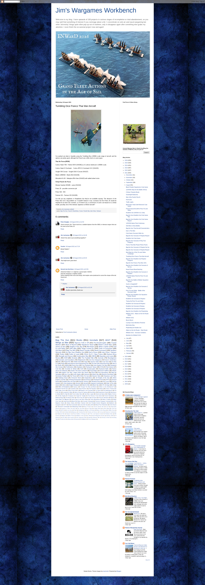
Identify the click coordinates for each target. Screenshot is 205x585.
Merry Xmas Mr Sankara (81, 392)
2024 (126, 165)
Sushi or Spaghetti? (131, 284)
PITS (107, 379)
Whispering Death (77, 406)
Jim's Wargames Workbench (96, 10)
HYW (101, 367)
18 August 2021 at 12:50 (77, 222)
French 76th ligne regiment (141, 397)
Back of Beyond (71, 344)
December (129, 175)
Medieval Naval (59, 397)
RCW (93, 372)
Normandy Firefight (61, 376)
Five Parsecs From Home (95, 395)
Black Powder (87, 406)
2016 (126, 366)
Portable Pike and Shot (69, 381)
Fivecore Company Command (103, 401)
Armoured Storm (76, 378)
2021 (126, 173)
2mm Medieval (68, 383)
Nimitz (63, 363)
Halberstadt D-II (138, 412)
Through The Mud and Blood (88, 386)
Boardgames (112, 358)
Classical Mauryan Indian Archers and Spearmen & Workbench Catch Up (140, 546)
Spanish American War (94, 417)
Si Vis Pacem (113, 404)
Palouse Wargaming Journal (133, 527)
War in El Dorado (90, 410)
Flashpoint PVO (98, 379)
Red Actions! (110, 367)
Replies (65, 283)
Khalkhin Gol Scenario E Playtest (135, 298)
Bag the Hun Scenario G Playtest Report (137, 250)
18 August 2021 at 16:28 (80, 235)
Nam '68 (88, 415)
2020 (126, 356)
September (129, 182)
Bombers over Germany (86, 390)
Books (79, 340)
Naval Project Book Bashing (134, 269)
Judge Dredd (97, 408)
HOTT (65, 404)
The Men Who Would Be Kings (101, 363)
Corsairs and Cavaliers (66, 360)
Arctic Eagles (77, 374)
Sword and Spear (100, 394)
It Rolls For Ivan (84, 376)
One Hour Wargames (95, 360)
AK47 (107, 340)
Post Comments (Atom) (70, 332)
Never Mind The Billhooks (62, 399)
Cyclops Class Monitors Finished (135, 322)
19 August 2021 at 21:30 (85, 287)
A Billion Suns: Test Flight (140, 497)
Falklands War (60, 413)
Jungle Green (61, 390)
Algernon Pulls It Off (82, 343)
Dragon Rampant (74, 385)
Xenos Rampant (92, 419)
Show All (147, 560)
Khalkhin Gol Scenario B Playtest (135, 303)
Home (86, 329)
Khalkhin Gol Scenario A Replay (135, 306)
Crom (107, 406)
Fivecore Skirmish (103, 397)
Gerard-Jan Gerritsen (67, 269)
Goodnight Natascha (132, 194)
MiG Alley (73, 348)
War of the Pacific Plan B (133, 197)
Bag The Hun (63, 211)
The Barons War (70, 397)
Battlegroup (73, 412)
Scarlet (63, 246)
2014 (126, 371)
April (127, 346)
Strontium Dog (95, 381)
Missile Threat (70, 415)
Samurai (86, 374)
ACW (66, 358)
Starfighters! (82, 410)
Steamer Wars (96, 376)
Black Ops (96, 385)
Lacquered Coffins (67, 392)
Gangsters (58, 404)
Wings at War (62, 342)
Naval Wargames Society (98, 415)
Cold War (58, 369)
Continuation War (82, 356)
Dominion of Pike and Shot (68, 408)
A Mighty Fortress (111, 394)
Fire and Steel (81, 408)
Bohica (101, 388)
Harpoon (69, 413)
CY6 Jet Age (105, 385)
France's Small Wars (73, 211)
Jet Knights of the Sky (102, 378)
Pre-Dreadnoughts (100, 343)
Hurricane (129, 199)
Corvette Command (88, 401)
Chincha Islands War (98, 406)
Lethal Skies (106, 408)
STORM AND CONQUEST (132, 395)
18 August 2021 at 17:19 (73, 246)
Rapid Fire (67, 361)
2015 (126, 369)
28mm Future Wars (73, 390)
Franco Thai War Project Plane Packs (137, 245)
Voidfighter (83, 419)
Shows (58, 358)
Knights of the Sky (76, 346)
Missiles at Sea (80, 415)
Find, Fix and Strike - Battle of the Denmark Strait (135, 291)
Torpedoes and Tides (110, 376)
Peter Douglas (65, 222)
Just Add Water (129, 543)
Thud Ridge (93, 370)
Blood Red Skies (76, 401)
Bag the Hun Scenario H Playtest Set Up (137, 247)
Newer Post (59, 329)
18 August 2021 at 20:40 (80, 258)
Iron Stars (89, 408)
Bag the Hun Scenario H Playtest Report (137, 236)
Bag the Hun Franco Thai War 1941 (136, 263)
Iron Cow (67, 374)
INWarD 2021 (130, 317)
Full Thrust (73, 376)
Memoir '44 (137, 513)
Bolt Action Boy (130, 325)
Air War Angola (61, 395)
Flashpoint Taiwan (91, 367)
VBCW (94, 356)
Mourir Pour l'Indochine (101, 404)
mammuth (106, 571)
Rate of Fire (110, 383)
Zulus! (57, 385)
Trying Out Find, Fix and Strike (134, 301)
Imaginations (88, 378)
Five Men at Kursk (92, 397)
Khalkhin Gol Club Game (133, 238)
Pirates (62, 354)
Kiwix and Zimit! (138, 529)
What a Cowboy (106, 399)
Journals (101, 358)
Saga (85, 361)
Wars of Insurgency (64, 387)
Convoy (101, 412)
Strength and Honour (66, 356)
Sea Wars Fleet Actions (68, 417)
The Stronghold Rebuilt (132, 512)
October (128, 180)
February (129, 351)
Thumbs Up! (63, 419)
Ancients (74, 358)
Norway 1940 (110, 415)
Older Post (113, 329)
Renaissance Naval (103, 392)
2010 (126, 381)
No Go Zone (69, 410)
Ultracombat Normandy (73, 419)
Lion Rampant (86, 365)
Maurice (112, 397)
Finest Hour (75, 365)
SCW (81, 369)
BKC (59, 361)
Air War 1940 (59, 412)
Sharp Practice (82, 388)
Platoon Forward (130, 479)
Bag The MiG (70, 350)
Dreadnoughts (91, 369)
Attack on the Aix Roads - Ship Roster (137, 330)
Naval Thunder (85, 350)
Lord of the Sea (84, 404)
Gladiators (80, 367)
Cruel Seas (105, 361)
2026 (126, 160)
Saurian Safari (94, 361)
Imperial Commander (97, 383)
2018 (126, 361)
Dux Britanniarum (107, 390)
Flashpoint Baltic (104, 369)
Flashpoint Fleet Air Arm (62, 388)
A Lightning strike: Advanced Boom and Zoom (139, 482)
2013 (126, 374)
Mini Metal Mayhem (131, 496)
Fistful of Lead (74, 354)
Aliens (64, 385)
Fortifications (70, 367)
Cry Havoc (98, 390)
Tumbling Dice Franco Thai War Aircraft (137, 256)
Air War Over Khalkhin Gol (75, 352)
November (129, 177)
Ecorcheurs (87, 379)
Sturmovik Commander (64, 406)
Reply (62, 229)
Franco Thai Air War (84, 211)
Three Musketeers (95, 399)
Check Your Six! (80, 397)
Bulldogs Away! (63, 378)
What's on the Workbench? (106, 386)
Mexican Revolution (108, 374)
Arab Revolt (67, 401)
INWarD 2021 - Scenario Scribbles (136, 332)
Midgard (63, 415)
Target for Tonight (81, 395)
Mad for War (86, 385)
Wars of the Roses (101, 410)
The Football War (88, 358)
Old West (59, 350)
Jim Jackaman (65, 235)
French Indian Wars (77, 394)
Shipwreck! (81, 360)
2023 (126, 168)
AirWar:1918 (77, 361)
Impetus (75, 386)
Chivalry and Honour (92, 412)
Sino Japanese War (81, 417)
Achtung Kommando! (75, 379)
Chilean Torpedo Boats (132, 192)
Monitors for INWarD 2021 (133, 335)
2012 (126, 376)
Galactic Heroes (83, 381)
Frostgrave (71, 395)
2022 (126, 170)
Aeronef (78, 383)
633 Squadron (93, 388)
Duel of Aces (93, 352)
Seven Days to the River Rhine (79, 399)
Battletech (111, 403)
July (127, 338)
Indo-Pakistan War (107, 413)
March (128, 348)
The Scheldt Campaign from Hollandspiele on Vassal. (140, 447)
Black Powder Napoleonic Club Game (137, 187)
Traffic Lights (129, 202)
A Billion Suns (111, 410)
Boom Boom (129, 320)
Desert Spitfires (104, 370)
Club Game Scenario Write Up (135, 233)
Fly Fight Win (66, 394)
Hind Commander (73, 404)
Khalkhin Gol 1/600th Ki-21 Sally (135, 212)
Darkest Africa (111, 354)
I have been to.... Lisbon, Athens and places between (140, 464)
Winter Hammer (81, 403)
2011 (126, 379)
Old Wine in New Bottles (133, 226)
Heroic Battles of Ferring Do (80, 413)
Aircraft (86, 383)
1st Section (128, 427)
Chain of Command (105, 348)
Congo (114, 385)
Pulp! (75, 410)
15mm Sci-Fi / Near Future (93, 354)
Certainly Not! (82, 412)
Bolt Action (90, 346)
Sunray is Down (106, 417)
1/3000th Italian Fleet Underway (135, 223)
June (127, 341)
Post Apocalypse (103, 372)
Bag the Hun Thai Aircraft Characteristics (137, 228)
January (128, 353)
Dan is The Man (130, 231)
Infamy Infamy (71, 403)
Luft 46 (91, 404)
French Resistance (109, 395)
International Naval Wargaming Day (78, 363)
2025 (126, 163)
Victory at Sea (60, 346)
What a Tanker (104, 346)
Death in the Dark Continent (79, 370)
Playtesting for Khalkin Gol (133, 327)
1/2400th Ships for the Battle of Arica (136, 189)
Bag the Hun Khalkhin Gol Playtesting (137, 311)
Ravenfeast (93, 392)
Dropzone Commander (110, 412)
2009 (126, 384)
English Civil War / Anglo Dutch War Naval (75, 372)
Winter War (95, 374)
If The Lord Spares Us (95, 413)
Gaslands (73, 388)
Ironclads (94, 340)
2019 (126, 359)
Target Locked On (87, 348)
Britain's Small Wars (105, 344)
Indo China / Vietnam (95, 211)
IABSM (67, 365)
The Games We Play (131, 461)
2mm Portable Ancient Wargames (97, 403)
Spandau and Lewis (106, 356)
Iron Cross (106, 381)
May (127, 343)
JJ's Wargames (130, 444)
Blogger (119, 571)
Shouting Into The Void (131, 411)
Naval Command (100, 350)
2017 (126, 364)
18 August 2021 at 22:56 (81, 269)
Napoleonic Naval (88, 344)
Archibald (66, 412)
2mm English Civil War (100, 365)
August (128, 185)
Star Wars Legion (89, 394)
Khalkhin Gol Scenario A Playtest (135, 308)
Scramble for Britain (71, 369)
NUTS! (62, 410)
